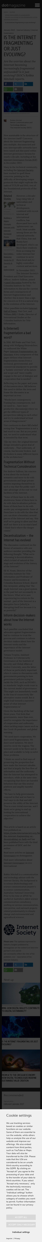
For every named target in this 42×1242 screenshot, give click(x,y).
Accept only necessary (21, 1224)
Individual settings (21, 1232)
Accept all (21, 1217)
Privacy (17, 1238)
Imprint (9, 1238)
